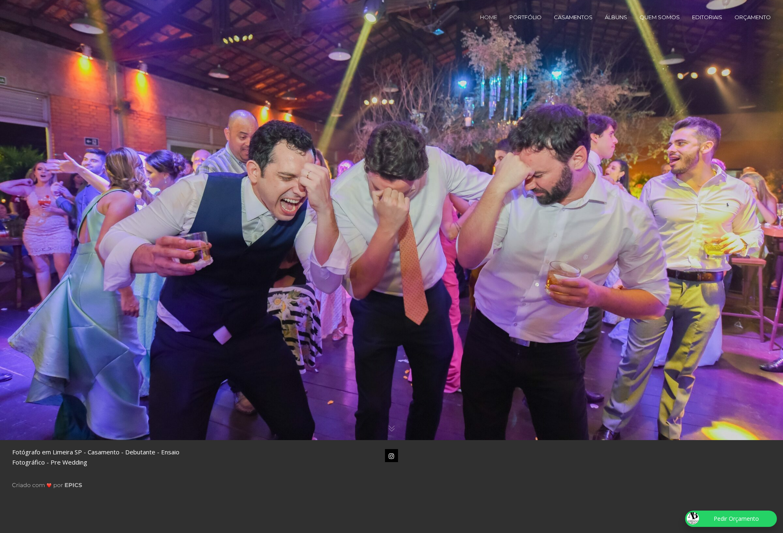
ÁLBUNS (616, 17)
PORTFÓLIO (525, 17)
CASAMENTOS (573, 17)
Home (488, 17)
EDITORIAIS (707, 17)
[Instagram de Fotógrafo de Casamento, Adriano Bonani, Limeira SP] (391, 455)
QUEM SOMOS (659, 17)
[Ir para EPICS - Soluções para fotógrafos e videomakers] (47, 484)
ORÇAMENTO (752, 17)
